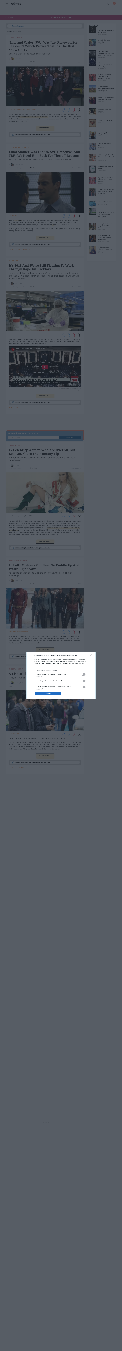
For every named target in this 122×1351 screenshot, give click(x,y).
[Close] (92, 655)
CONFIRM (48, 693)
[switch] (83, 674)
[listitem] (61, 670)
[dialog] (61, 675)
